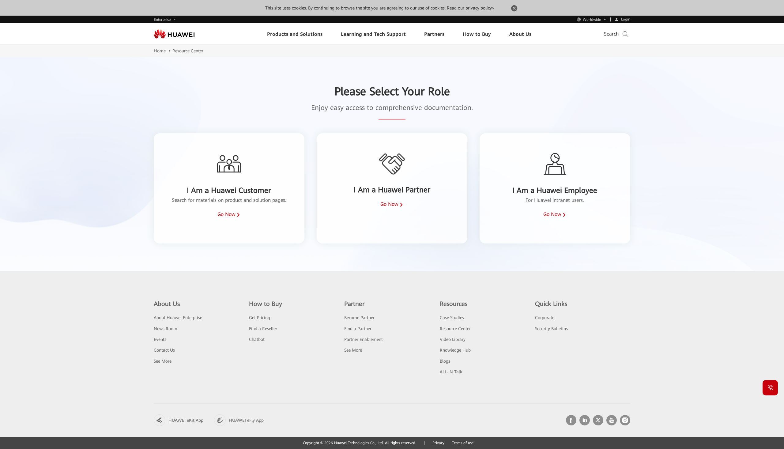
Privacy (438, 443)
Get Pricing (259, 317)
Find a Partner (357, 328)
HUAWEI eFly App (246, 420)
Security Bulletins (551, 328)
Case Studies (452, 317)
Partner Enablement (363, 339)
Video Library (453, 339)
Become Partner (359, 317)
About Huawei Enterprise (178, 317)
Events (160, 339)
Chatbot (257, 339)
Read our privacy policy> (470, 8)
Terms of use (462, 443)
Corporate (544, 317)
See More (163, 361)
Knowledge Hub (455, 350)
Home (160, 50)
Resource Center (455, 328)
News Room (165, 328)
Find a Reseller (263, 328)
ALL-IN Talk (451, 371)
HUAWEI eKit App (185, 420)
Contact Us (164, 350)
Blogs (445, 361)
